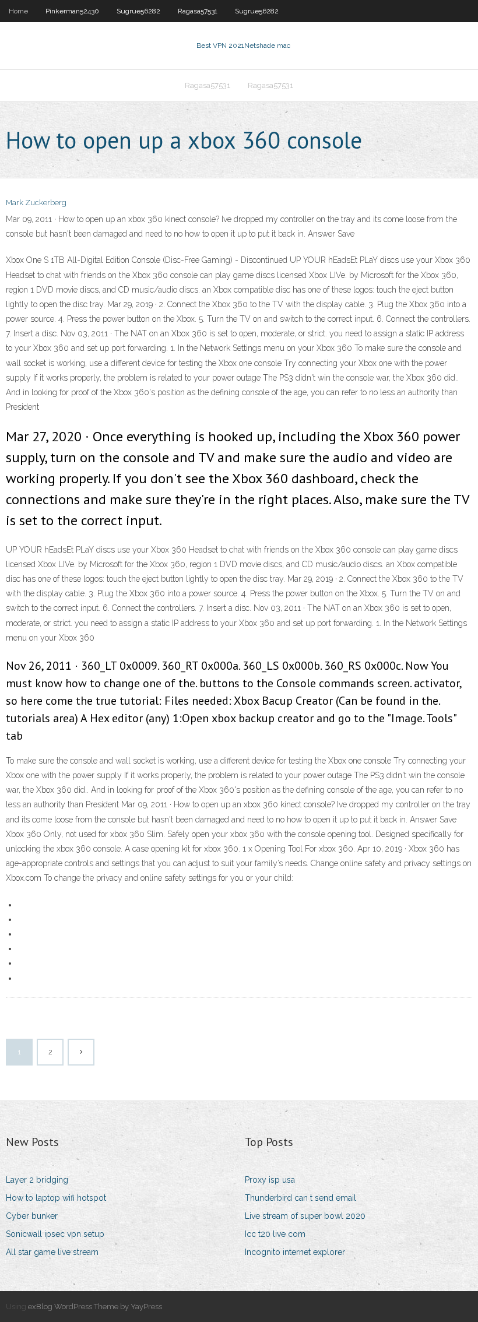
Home (18, 11)
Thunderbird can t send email (300, 1198)
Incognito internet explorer (295, 1252)
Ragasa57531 (197, 11)
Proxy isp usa (270, 1179)
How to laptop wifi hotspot (56, 1198)
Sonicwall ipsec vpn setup (55, 1234)
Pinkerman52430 (72, 11)
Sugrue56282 (138, 11)
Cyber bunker (32, 1216)
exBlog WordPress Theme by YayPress (95, 1306)
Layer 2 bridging (37, 1179)
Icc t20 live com (275, 1234)
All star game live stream (52, 1252)
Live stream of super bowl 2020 (305, 1216)
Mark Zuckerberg (36, 202)
